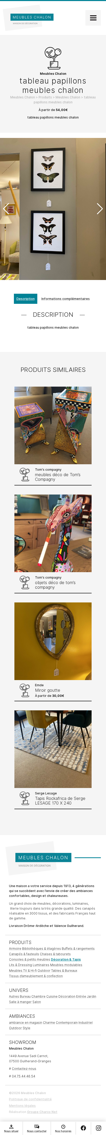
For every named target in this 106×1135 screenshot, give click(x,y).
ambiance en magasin (25, 1023)
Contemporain (67, 1023)
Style (26, 1028)
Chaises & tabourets (55, 954)
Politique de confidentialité (30, 1099)
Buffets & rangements (78, 948)
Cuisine (52, 996)
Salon (36, 1002)
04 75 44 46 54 (23, 1076)
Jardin (91, 996)
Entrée (81, 996)
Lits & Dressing (20, 965)
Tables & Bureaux (64, 970)
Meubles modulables (66, 965)
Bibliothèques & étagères (41, 948)
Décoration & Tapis (66, 959)
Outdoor (44, 970)
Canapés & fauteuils (24, 954)
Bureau (25, 996)
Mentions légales (22, 1106)
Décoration (66, 996)
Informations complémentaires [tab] (65, 299)
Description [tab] (25, 299)
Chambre (38, 996)
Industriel (85, 1023)
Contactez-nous (24, 1069)
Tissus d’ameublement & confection (36, 976)
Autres (14, 996)
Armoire (15, 948)
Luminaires (41, 965)
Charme (49, 1023)
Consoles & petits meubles (29, 959)
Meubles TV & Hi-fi (23, 970)
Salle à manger (20, 1002)
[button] (99, 209)
